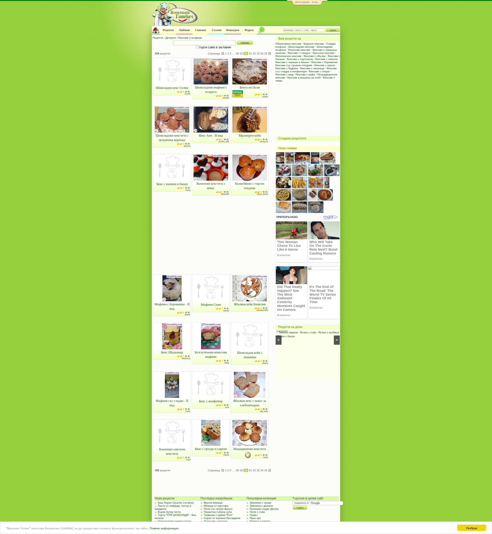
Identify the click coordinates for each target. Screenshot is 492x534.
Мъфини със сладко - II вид (172, 402)
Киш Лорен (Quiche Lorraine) (176, 502)
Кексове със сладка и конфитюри (306, 70)
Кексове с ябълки (315, 56)
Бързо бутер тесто (169, 511)
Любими (184, 30)
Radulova (186, 358)
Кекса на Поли (250, 87)
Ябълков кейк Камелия (250, 304)
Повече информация (164, 528)
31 (250, 53)
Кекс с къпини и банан (172, 184)
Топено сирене (288, 332)
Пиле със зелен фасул (218, 508)
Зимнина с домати (261, 505)
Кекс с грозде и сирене (211, 448)
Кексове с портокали (300, 59)
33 (258, 53)
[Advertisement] (270, 16)
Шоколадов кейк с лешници (250, 354)
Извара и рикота (260, 521)
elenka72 (264, 141)
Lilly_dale (264, 411)
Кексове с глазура (299, 52)
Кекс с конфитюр (211, 401)
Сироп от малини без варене (222, 518)
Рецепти (168, 30)
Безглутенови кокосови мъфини (211, 354)
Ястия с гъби (308, 332)
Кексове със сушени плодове (293, 65)
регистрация (302, 2)
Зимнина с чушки (260, 502)
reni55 (187, 94)
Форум (248, 30)
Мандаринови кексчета (249, 448)
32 (254, 53)
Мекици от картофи (216, 505)
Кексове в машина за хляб (304, 77)
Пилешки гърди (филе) (264, 508)
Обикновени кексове (288, 43)
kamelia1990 (262, 310)
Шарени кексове (313, 43)
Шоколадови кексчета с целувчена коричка (172, 137)
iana (227, 407)
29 (241, 53)
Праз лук (255, 518)
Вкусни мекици (213, 502)
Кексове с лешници (312, 68)
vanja (187, 190)
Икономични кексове (288, 56)
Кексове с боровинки (324, 62)
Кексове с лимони (326, 59)
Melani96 (225, 194)
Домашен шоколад (215, 521)
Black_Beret (262, 194)
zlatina (265, 363)
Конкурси (232, 30)
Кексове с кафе (305, 74)
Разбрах (471, 527)
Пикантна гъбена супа (218, 511)
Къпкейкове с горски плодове (249, 185)
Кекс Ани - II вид (211, 135)
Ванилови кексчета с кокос (210, 185)
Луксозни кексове (323, 52)
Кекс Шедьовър (172, 352)
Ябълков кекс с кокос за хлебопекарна (249, 402)
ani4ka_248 (224, 141)
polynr (265, 96)
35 (265, 53)
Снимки (200, 30)
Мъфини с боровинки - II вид (172, 306)
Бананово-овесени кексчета (172, 451)
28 (237, 53)
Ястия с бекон (286, 336)
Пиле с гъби (257, 511)
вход (314, 2)
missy (226, 363)
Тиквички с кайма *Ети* (218, 514)
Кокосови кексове (299, 49)
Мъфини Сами (211, 304)
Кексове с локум (319, 71)
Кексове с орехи (324, 65)
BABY (187, 315)
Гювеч (253, 514)
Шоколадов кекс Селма (172, 87)
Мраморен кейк (250, 135)
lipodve (187, 146)
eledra (226, 455)
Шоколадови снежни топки (174, 521)
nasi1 (187, 411)
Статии (217, 30)
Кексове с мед (284, 74)
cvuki (188, 460)
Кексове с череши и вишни (292, 62)
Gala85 (226, 98)
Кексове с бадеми (286, 68)
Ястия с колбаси (328, 332)
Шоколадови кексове (301, 46)
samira (226, 311)
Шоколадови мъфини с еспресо (211, 89)
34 (261, 53)
